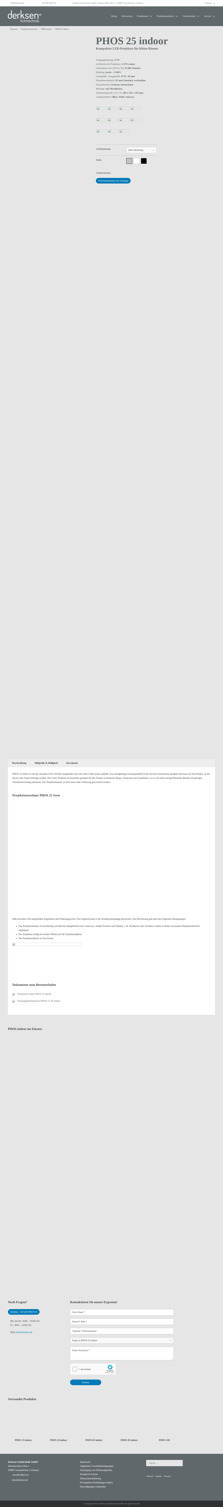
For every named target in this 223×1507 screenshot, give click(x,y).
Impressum (85, 1462)
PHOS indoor (46, 29)
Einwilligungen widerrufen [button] (93, 1486)
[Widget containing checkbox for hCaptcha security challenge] (93, 1369)
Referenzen (127, 16)
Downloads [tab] (72, 763)
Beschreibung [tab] (19, 763)
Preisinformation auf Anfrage (113, 180)
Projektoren (142, 16)
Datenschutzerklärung (90, 1478)
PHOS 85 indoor (129, 1440)
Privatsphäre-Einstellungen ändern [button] (96, 1482)
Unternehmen (189, 16)
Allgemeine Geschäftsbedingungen (96, 1466)
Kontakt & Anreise (89, 1474)
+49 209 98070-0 (49, 3)
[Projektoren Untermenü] (151, 16)
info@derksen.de (17, 3)
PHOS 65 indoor (93, 1440)
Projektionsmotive (165, 16)
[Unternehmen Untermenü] (198, 16)
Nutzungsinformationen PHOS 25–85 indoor (38, 1001)
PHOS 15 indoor (23, 1440)
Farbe (98, 160)
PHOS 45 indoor (58, 1440)
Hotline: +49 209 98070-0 (23, 1312)
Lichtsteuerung (103, 149)
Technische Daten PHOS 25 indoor (34, 994)
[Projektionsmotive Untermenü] (177, 16)
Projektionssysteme (29, 29)
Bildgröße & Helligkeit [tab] (46, 763)
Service (207, 16)
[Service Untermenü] (214, 16)
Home (114, 16)
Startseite (14, 29)
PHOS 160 (164, 1440)
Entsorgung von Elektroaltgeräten (96, 1470)
